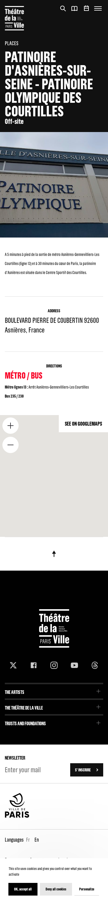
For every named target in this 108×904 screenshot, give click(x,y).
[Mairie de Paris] (17, 816)
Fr (28, 839)
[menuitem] (54, 690)
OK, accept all (23, 889)
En (36, 839)
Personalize (86, 889)
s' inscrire (83, 769)
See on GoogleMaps (83, 424)
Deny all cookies (56, 889)
